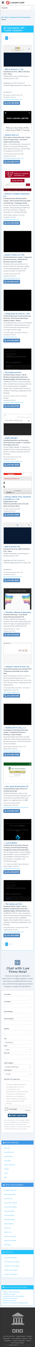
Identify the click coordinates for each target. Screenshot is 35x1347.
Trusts (6, 1173)
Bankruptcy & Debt (9, 1194)
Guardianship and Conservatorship (13, 1296)
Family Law (7, 1228)
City (5, 1038)
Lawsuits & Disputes (10, 1240)
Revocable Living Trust (9, 1300)
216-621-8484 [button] (12, 514)
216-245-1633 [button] (12, 754)
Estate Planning (24, 17)
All (2, 17)
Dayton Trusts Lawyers (11, 1270)
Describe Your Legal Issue (12, 1079)
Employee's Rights (9, 1219)
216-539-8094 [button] (12, 340)
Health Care (7, 1232)
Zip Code (6, 1053)
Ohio (6, 17)
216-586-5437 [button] (12, 811)
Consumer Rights (9, 1211)
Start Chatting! (18, 1115)
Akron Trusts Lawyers (10, 1257)
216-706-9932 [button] (12, 103)
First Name (7, 994)
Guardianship (8, 1156)
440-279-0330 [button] (12, 634)
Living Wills (7, 1160)
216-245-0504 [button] (12, 223)
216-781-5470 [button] (12, 465)
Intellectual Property (10, 1236)
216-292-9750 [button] (12, 406)
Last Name (7, 1001)
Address (6, 1028)
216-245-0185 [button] (12, 695)
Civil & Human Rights (10, 1207)
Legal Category (8, 1063)
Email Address (8, 1011)
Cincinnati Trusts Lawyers (12, 1262)
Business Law (8, 1198)
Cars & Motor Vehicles (10, 1203)
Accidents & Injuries (10, 1190)
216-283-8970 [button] (12, 872)
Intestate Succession (9, 1294)
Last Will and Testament (10, 1298)
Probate (6, 1169)
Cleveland (13, 17)
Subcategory (8, 1070)
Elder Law (7, 1148)
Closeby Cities (9, 1252)
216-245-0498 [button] (12, 935)
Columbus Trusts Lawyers (12, 1266)
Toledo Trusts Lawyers (11, 1274)
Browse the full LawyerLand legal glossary (15, 1303)
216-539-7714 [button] (12, 162)
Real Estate (7, 1245)
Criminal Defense (9, 1215)
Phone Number (8, 1019)
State (5, 1046)
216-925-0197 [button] (12, 281)
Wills (5, 1177)
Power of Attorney (9, 1165)
